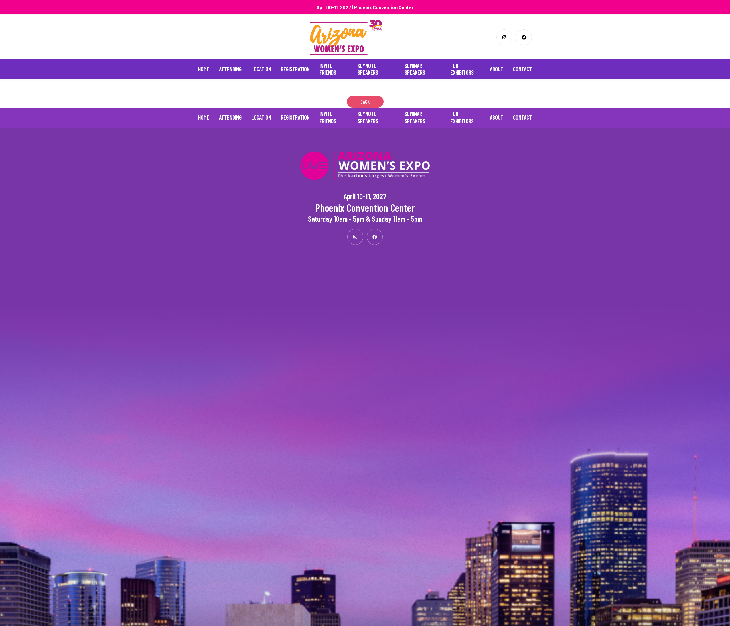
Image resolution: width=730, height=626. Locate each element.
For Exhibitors (462, 69)
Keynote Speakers (368, 69)
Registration (295, 69)
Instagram (504, 37)
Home (203, 69)
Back (365, 101)
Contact (522, 69)
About (496, 69)
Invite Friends (327, 69)
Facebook (524, 37)
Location (261, 69)
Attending (230, 69)
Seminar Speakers (415, 69)
